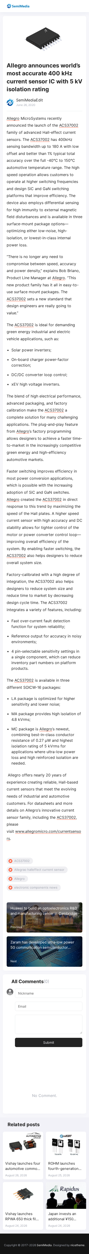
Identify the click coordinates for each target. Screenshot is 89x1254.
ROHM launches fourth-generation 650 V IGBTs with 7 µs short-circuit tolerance (64, 1166)
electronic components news (35, 887)
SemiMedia (44, 1245)
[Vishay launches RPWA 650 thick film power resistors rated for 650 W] (23, 1195)
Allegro (13, 118)
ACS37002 (68, 125)
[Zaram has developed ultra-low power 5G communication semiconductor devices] (44, 951)
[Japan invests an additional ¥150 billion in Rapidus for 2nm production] (66, 1195)
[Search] (72, 6)
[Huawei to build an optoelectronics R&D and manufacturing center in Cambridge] (44, 917)
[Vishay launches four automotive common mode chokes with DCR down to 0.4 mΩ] (23, 1145)
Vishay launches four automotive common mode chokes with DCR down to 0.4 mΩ (22, 1166)
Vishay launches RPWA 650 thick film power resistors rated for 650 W (22, 1216)
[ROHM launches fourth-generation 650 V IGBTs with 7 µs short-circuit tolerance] (66, 1145)
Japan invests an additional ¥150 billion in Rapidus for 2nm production (65, 1216)
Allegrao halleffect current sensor (39, 869)
